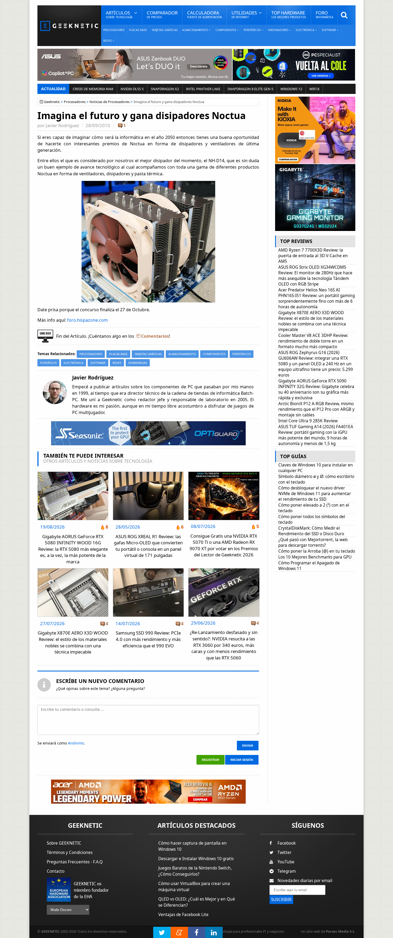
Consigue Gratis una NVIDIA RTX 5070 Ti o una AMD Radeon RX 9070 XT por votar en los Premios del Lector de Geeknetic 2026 (224, 545)
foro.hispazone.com (87, 320)
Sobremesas (137, 363)
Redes (117, 363)
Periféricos (241, 354)
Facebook (287, 843)
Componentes (214, 354)
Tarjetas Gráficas (165, 30)
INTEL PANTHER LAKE (203, 88)
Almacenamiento (182, 354)
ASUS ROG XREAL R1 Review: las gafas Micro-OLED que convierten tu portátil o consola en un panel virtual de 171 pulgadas (148, 546)
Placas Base (138, 30)
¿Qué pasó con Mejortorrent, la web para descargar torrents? (313, 542)
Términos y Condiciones (70, 852)
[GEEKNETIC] (69, 25)
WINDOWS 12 (291, 88)
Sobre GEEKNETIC (64, 843)
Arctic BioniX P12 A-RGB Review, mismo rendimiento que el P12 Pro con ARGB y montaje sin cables (316, 409)
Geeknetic (52, 102)
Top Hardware (288, 14)
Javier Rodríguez (62, 125)
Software (98, 363)
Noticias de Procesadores (110, 102)
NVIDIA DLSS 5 (132, 88)
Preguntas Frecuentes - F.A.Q (75, 862)
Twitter (284, 852)
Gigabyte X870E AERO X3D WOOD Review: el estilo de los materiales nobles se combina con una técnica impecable (73, 642)
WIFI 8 (314, 88)
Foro (324, 14)
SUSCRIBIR (281, 899)
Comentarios (155, 336)
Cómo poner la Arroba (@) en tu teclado (316, 551)
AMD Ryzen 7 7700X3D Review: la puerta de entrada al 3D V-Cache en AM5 (313, 255)
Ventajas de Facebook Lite (183, 914)
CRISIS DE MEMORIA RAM (93, 88)
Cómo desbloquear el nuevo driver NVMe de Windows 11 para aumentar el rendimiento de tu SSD (314, 493)
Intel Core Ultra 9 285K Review (308, 421)
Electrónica (73, 363)
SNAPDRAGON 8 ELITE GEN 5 (250, 88)
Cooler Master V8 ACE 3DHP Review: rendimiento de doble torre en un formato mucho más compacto (313, 341)
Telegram (287, 871)
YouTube (286, 862)
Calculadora (204, 14)
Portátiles (48, 363)
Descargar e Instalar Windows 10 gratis (196, 858)
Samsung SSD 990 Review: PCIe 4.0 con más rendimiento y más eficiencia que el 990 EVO (148, 639)
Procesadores (114, 30)
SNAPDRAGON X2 (165, 88)
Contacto (55, 871)
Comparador (162, 14)
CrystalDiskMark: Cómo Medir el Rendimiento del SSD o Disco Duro (311, 531)
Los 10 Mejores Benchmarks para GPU (315, 557)
